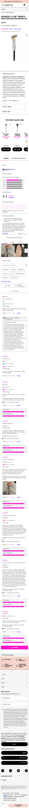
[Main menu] (27, 5)
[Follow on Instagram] (10, 770)
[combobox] (13, 9)
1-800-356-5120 (23, 757)
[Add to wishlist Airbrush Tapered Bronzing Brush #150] (21, 124)
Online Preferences (16, 794)
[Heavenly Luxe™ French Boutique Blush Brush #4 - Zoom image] (14, 47)
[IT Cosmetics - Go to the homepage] (7, 5)
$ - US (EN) (3, 780)
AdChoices (18, 788)
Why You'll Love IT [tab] (9, 73)
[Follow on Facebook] (2, 770)
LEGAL (3, 687)
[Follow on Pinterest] (26, 770)
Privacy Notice (10, 740)
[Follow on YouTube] (18, 770)
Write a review (17, 29)
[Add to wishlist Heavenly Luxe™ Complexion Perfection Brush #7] (10, 124)
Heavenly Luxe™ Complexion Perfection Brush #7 (6, 135)
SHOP (3, 679)
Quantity (3, 803)
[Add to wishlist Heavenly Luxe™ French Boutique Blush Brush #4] (26, 36)
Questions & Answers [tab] (18, 158)
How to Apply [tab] (7, 106)
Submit (14, 744)
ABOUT (3, 683)
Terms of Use (19, 735)
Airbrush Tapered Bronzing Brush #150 (17, 135)
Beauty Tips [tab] (6, 111)
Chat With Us (23, 762)
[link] (23, 5)
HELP (3, 674)
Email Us (25, 752)
